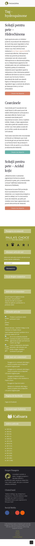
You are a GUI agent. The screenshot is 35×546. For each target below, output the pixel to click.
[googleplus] (17, 513)
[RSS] (22, 513)
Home (17, 531)
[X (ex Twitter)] (12, 513)
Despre (17, 533)
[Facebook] (7, 513)
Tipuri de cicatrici (19, 383)
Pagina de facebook (14, 395)
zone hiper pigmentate (19, 51)
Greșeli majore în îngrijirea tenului (14, 297)
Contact (17, 535)
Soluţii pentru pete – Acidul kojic (14, 166)
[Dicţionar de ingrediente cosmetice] (17, 283)
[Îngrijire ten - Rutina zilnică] (13, 283)
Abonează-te (10, 268)
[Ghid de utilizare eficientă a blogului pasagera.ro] (8, 283)
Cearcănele (13, 102)
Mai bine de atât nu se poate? (13, 301)
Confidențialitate (17, 537)
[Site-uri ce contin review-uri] (22, 283)
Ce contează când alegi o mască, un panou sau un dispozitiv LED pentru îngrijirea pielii (17, 364)
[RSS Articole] (26, 283)
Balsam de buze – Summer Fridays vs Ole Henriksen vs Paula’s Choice (17, 378)
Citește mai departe (17, 93)
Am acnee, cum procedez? (12, 299)
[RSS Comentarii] (17, 286)
